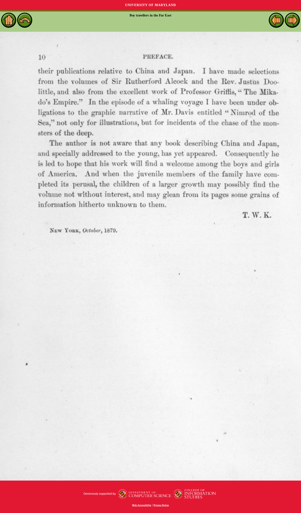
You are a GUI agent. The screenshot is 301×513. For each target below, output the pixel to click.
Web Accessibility (141, 505)
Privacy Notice (161, 505)
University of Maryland (150, 5)
